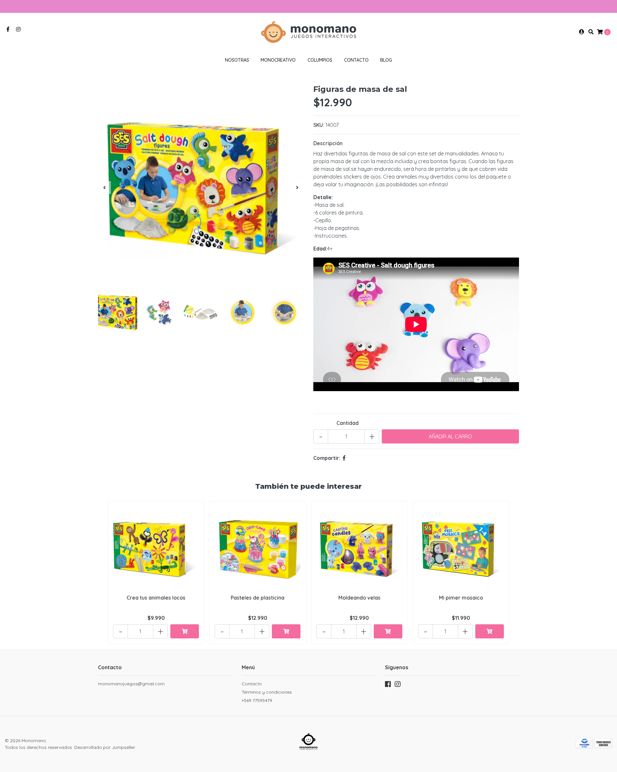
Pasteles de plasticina (257, 597)
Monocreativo (278, 60)
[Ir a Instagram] (18, 29)
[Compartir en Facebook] (344, 458)
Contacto (356, 60)
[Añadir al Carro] (184, 631)
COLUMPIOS (320, 60)
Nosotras (237, 60)
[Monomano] (308, 31)
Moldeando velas (359, 597)
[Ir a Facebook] (8, 29)
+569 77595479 (257, 700)
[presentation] (104, 187)
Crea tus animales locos (156, 597)
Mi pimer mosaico (461, 597)
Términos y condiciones (267, 692)
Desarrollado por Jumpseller (104, 747)
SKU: (318, 125)
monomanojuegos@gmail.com (131, 684)
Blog (386, 60)
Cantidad (347, 423)
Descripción (328, 143)
